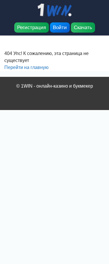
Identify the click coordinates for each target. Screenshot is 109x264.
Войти (60, 27)
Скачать (83, 27)
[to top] (96, 229)
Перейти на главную (26, 67)
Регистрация (31, 27)
